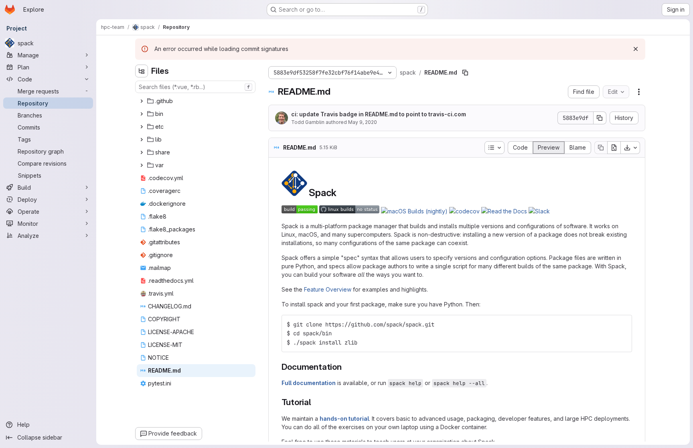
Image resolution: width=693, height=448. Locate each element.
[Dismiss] (635, 49)
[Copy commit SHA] (600, 117)
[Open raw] (614, 147)
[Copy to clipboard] (622, 324)
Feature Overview (327, 289)
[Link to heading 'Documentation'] (346, 367)
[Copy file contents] (600, 147)
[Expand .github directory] (141, 101)
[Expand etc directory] (141, 127)
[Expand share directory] (141, 152)
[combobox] (195, 87)
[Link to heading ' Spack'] (341, 193)
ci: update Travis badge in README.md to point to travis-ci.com (378, 114)
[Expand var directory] (141, 165)
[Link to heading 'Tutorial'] (315, 402)
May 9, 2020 (362, 122)
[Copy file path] (465, 72)
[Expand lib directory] (141, 139)
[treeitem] (196, 101)
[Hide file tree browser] (141, 71)
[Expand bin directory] (141, 114)
